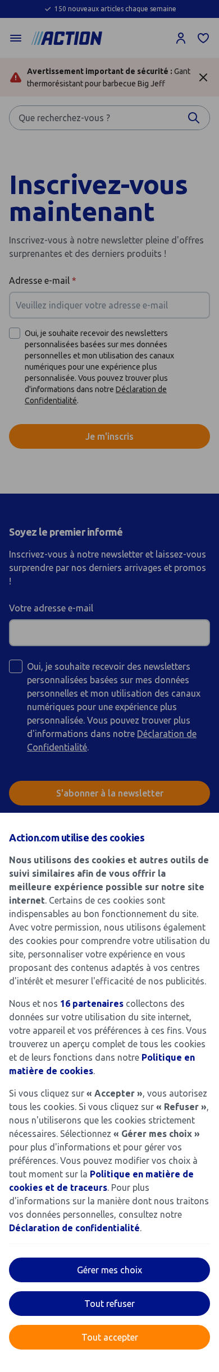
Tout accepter (109, 1337)
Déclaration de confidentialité (74, 1228)
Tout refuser (109, 1304)
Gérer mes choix (109, 1270)
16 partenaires (92, 1003)
